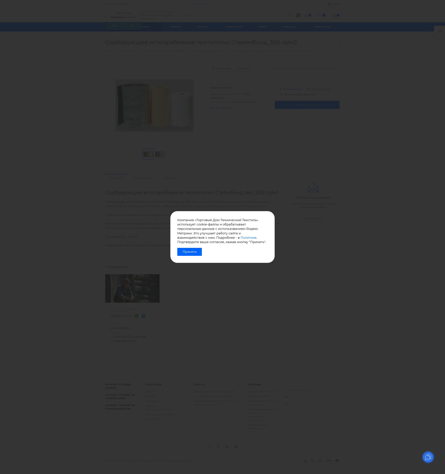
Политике (248, 238)
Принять (190, 252)
